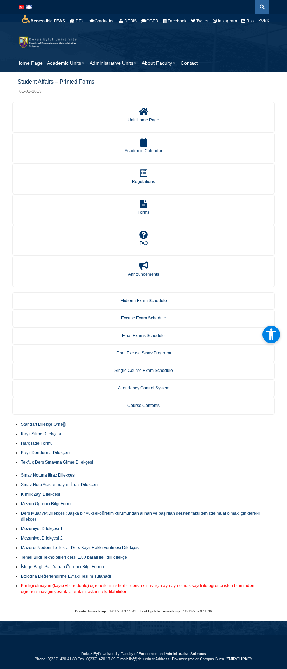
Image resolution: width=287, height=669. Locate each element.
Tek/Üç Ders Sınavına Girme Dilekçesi (57, 462)
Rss (249, 21)
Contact (189, 63)
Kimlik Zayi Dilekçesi (40, 494)
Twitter (202, 21)
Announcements (143, 274)
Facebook (177, 21)
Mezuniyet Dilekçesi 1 (42, 528)
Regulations (143, 181)
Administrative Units (111, 63)
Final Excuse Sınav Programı (143, 353)
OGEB (152, 21)
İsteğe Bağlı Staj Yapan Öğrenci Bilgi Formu (62, 566)
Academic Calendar (143, 150)
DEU (80, 21)
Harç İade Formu (37, 443)
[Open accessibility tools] (271, 334)
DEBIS (130, 21)
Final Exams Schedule (143, 335)
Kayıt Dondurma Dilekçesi (45, 452)
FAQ (144, 243)
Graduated (104, 21)
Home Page (29, 63)
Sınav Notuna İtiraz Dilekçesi (48, 475)
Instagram (227, 21)
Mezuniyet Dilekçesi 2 (42, 538)
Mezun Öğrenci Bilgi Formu (47, 503)
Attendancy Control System (143, 388)
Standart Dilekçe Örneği (43, 424)
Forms (143, 212)
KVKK (264, 21)
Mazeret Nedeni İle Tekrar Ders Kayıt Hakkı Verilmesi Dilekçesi (80, 547)
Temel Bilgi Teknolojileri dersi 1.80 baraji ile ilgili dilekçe (74, 557)
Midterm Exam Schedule (143, 300)
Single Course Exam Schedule (143, 370)
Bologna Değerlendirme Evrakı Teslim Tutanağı (66, 576)
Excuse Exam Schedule (143, 318)
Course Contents (143, 405)
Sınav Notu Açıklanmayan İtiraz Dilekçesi (59, 484)
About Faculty (157, 63)
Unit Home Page (143, 120)
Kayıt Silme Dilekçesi (41, 433)
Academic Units (64, 63)
